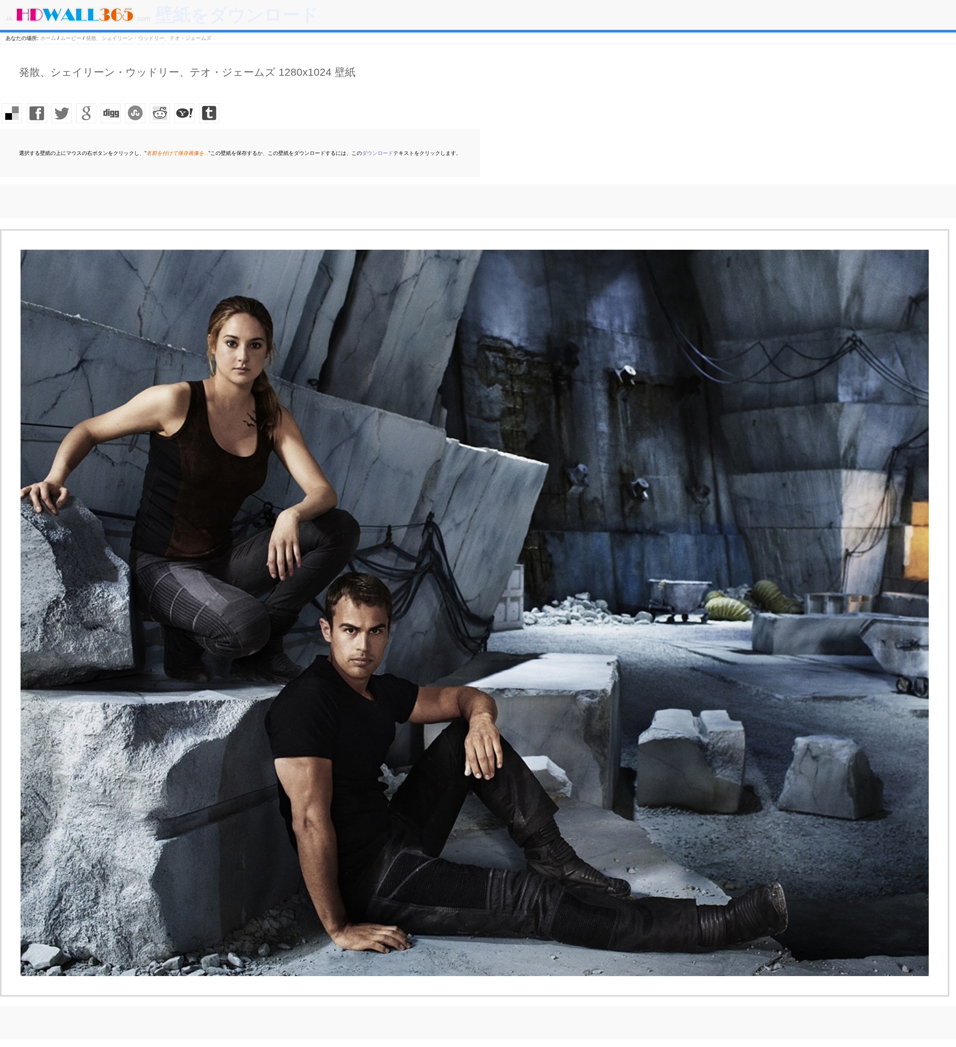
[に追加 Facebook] (37, 113)
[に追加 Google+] (86, 113)
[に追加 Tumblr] (209, 113)
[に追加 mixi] (160, 113)
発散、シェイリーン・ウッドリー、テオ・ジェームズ (148, 38)
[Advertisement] (136, 201)
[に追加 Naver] (135, 113)
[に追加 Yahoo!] (111, 113)
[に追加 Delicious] (12, 113)
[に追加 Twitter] (61, 113)
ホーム (48, 38)
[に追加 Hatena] (185, 113)
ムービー (70, 38)
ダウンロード (377, 153)
